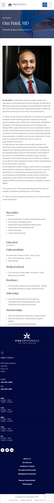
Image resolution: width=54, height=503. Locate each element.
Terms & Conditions (26, 500)
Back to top (38, 500)
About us (27, 459)
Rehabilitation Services (27, 474)
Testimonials (27, 484)
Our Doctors (27, 462)
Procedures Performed (27, 470)
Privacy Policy (13, 500)
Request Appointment (27, 480)
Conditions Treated (27, 466)
